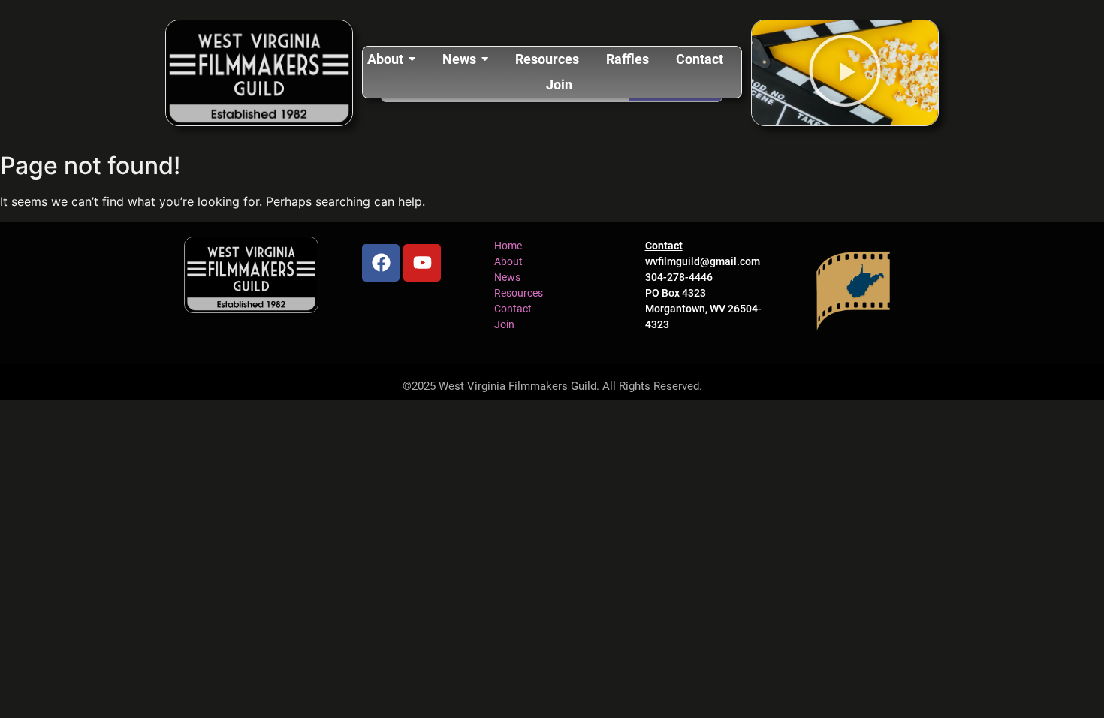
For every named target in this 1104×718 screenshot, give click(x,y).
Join (504, 324)
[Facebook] (381, 263)
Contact (513, 309)
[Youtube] (422, 263)
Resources (518, 293)
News (507, 277)
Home (508, 246)
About (508, 261)
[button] (844, 73)
